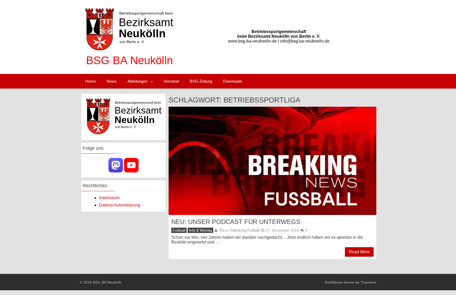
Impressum (109, 197)
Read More (359, 252)
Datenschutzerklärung (119, 205)
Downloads (232, 81)
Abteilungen (137, 81)
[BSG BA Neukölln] (129, 68)
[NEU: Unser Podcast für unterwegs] (272, 161)
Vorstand (171, 81)
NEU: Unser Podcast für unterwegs (235, 221)
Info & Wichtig (200, 230)
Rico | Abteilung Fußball (240, 230)
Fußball (179, 230)
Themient (368, 282)
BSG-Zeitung (201, 81)
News (112, 81)
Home (90, 81)
